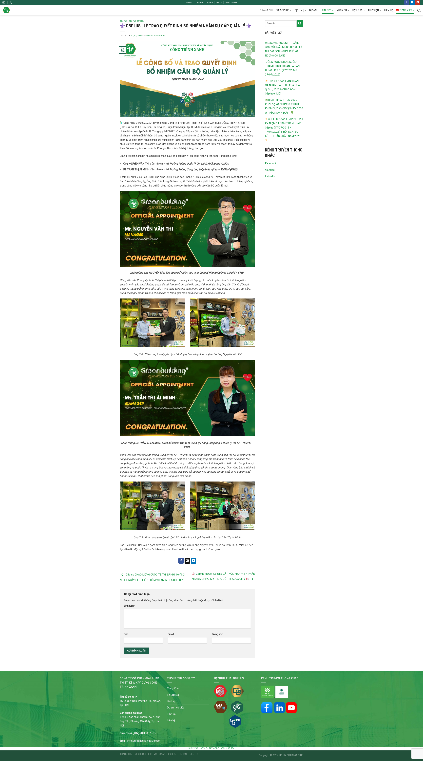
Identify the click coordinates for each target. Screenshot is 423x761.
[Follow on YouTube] (417, 2)
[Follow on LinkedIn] (412, 2)
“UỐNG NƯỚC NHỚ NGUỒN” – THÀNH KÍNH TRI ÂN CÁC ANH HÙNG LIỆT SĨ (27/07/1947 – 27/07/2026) (283, 68)
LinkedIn (270, 176)
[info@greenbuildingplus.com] (4, 2)
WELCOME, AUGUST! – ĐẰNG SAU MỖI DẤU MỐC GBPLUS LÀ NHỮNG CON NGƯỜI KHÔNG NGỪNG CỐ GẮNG (283, 49)
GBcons (189, 2)
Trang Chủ (266, 10)
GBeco (210, 2)
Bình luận (129, 605)
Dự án (313, 10)
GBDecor (199, 2)
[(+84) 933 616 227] (11, 2)
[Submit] (300, 23)
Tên (126, 634)
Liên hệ (388, 10)
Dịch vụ (299, 10)
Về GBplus (282, 10)
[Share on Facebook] (181, 561)
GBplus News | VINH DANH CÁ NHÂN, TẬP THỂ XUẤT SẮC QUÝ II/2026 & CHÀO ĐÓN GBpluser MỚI (283, 87)
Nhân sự (341, 10)
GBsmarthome (231, 2)
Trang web (217, 634)
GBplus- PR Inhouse (155, 36)
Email (171, 634)
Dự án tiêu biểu (175, 707)
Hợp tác (357, 10)
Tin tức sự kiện (136, 21)
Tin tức (326, 10)
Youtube (270, 169)
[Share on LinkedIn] (193, 561)
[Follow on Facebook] (406, 2)
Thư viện (373, 10)
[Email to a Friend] (187, 561)
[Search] (419, 10)
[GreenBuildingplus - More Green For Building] (6, 10)
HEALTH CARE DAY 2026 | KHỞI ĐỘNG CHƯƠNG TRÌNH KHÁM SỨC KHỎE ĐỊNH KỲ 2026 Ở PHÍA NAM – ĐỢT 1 (284, 106)
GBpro (219, 2)
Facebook (270, 163)
